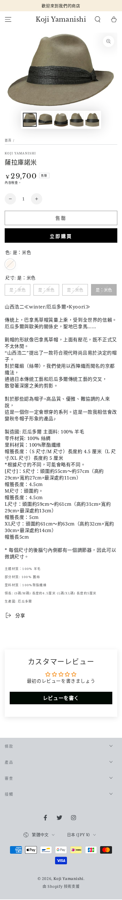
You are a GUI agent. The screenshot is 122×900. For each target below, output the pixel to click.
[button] (97, 19)
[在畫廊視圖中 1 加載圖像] (30, 120)
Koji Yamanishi (20, 153)
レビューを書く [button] (61, 698)
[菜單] (8, 19)
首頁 (8, 140)
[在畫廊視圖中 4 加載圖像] (77, 120)
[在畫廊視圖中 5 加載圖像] (92, 120)
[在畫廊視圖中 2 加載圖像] (45, 120)
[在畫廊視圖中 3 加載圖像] (61, 120)
